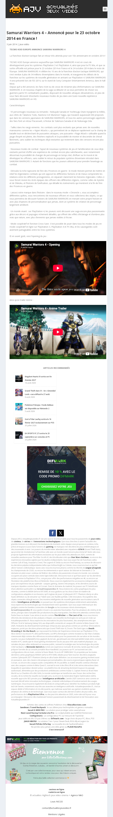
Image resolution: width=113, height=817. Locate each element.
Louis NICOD (56, 801)
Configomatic (36, 715)
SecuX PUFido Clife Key (40, 724)
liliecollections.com (76, 705)
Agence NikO (77, 795)
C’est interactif (56, 729)
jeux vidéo (95, 539)
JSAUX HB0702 (30, 721)
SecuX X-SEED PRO (36, 710)
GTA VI (81, 549)
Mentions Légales (56, 814)
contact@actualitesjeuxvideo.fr (56, 808)
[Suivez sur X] (60, 533)
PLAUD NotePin (75, 727)
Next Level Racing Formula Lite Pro (37, 713)
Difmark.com (57, 718)
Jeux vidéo (24, 44)
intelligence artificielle (54, 678)
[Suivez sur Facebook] (52, 533)
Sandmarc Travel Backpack (33, 707)
